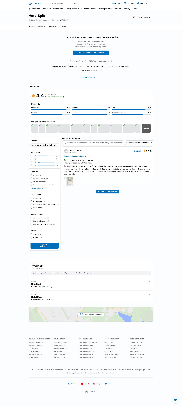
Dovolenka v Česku (86, 348)
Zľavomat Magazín (86, 370)
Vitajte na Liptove (110, 345)
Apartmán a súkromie (137, 354)
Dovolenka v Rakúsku (86, 357)
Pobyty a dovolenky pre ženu (91, 70)
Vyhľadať (44, 246)
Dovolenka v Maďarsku (87, 351)
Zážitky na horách (136, 342)
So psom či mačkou (35, 354)
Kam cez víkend (34, 351)
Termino (112, 373)
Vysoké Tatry (109, 348)
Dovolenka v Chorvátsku (87, 345)
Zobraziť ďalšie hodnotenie (108, 192)
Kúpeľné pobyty (59, 345)
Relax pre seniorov (60, 348)
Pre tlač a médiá (61, 370)
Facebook (74, 384)
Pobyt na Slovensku (36, 342)
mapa (42, 268)
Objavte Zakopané (110, 354)
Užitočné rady (33, 357)
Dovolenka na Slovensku (88, 342)
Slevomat (104, 373)
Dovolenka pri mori (136, 345)
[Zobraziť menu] (151, 3)
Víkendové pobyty (75, 66)
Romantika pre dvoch (61, 342)
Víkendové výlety (60, 354)
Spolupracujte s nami (142, 370)
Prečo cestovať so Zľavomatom (105, 370)
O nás (34, 370)
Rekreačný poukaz (35, 345)
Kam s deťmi (58, 351)
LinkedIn (111, 384)
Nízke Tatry (108, 351)
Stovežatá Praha (110, 357)
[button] (136, 8)
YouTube (87, 384)
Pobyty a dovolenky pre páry (95, 66)
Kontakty (63, 26)
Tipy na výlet (33, 348)
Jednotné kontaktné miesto (90, 373)
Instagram (99, 384)
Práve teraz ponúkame (37, 26)
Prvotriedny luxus (136, 357)
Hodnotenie (53, 26)
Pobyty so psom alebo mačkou (119, 66)
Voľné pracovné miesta (125, 370)
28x (66, 20)
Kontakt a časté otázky (46, 370)
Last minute (134, 348)
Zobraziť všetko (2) (37, 188)
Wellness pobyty (59, 357)
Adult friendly (134, 351)
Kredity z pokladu (73, 373)
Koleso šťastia (73, 370)
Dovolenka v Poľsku (86, 354)
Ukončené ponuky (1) (91, 77)
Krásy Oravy (108, 342)
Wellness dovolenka (59, 66)
